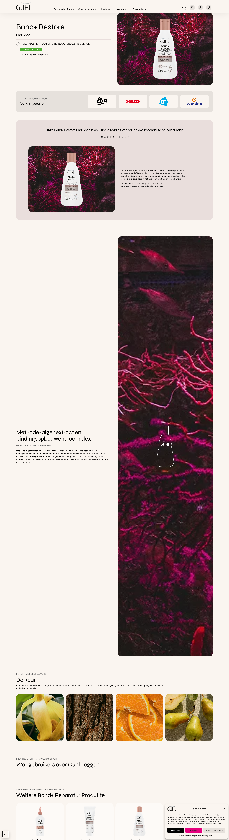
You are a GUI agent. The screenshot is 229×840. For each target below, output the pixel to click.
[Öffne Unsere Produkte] (95, 9)
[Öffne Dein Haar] (112, 9)
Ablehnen (194, 830)
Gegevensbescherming (200, 836)
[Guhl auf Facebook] (209, 8)
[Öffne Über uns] (128, 9)
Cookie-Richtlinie (185, 836)
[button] (224, 809)
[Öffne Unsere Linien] (73, 9)
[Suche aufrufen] (184, 8)
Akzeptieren (176, 830)
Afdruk (211, 836)
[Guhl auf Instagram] (192, 8)
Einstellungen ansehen (214, 830)
